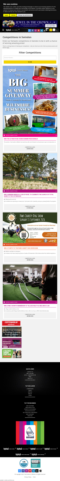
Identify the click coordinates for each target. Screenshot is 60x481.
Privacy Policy (27, 477)
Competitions (30, 388)
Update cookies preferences (7, 480)
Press (30, 376)
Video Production (30, 407)
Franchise (30, 415)
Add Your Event (30, 414)
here (8, 47)
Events (30, 390)
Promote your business (30, 409)
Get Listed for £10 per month (30, 412)
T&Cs (34, 477)
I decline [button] (13, 15)
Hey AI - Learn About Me (30, 375)
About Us (30, 378)
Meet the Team (30, 373)
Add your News (30, 406)
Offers (30, 395)
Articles (30, 392)
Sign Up (30, 393)
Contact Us (30, 371)
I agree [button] (6, 15)
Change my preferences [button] (25, 15)
